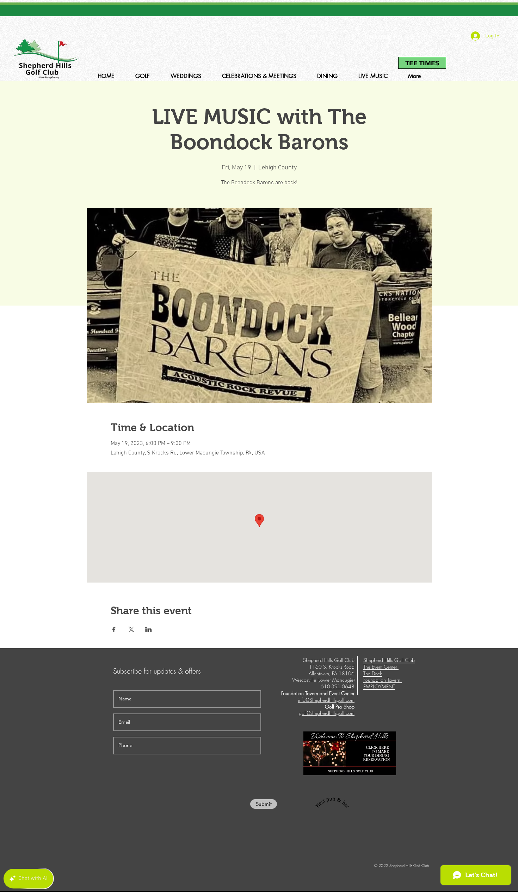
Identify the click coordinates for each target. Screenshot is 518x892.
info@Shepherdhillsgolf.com (326, 700)
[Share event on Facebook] (114, 629)
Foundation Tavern (382, 679)
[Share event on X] (131, 629)
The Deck (372, 673)
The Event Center (381, 666)
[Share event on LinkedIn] (148, 629)
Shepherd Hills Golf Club (389, 660)
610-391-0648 (378, 38)
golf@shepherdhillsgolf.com (326, 713)
